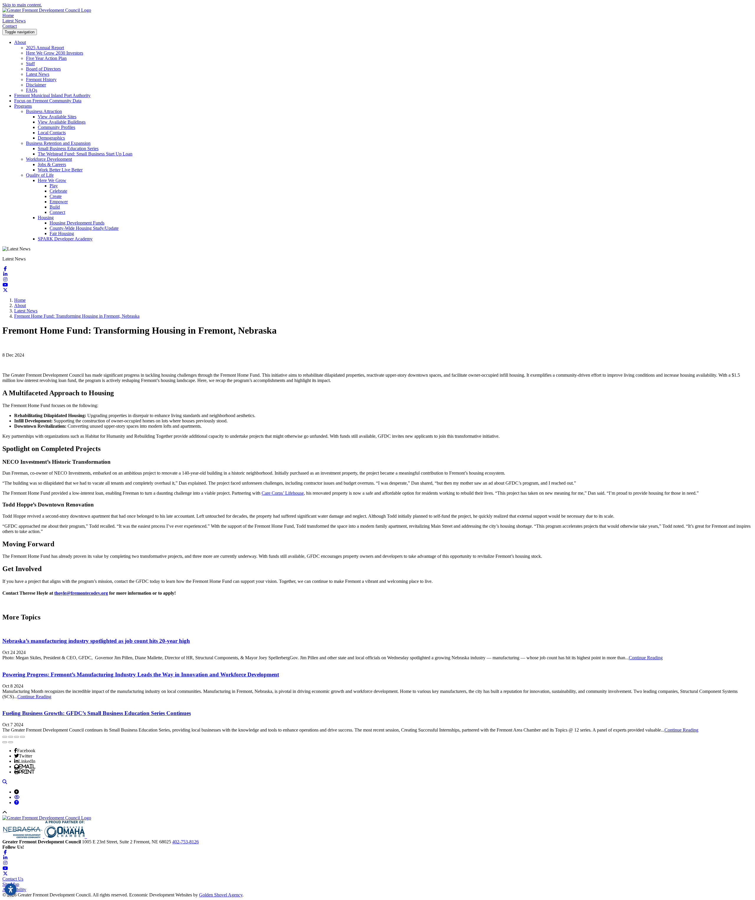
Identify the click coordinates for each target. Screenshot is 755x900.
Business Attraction (44, 111)
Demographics (51, 137)
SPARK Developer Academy (65, 238)
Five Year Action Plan (46, 58)
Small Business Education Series (68, 148)
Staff (30, 63)
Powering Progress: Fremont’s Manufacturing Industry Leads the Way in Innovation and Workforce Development (140, 674)
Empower (59, 201)
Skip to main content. (22, 4)
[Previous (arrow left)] (4, 742)
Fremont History (41, 79)
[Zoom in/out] (22, 737)
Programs (23, 106)
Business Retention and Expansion (58, 143)
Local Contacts (52, 132)
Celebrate (58, 191)
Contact (9, 26)
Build (55, 206)
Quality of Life (40, 175)
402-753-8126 (185, 841)
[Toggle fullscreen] (16, 737)
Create (56, 196)
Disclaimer (36, 84)
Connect (57, 212)
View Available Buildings (62, 121)
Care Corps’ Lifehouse (283, 493)
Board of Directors (43, 68)
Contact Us (12, 878)
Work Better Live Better (60, 169)
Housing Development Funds (77, 222)
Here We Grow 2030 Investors (54, 52)
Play (54, 185)
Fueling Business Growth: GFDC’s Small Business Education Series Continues (96, 713)
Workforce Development (49, 159)
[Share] (10, 737)
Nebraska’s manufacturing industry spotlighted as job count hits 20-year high (96, 641)
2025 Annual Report (45, 47)
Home (8, 15)
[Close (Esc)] (4, 737)
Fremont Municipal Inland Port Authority (52, 95)
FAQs (31, 90)
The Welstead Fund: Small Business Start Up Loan (85, 153)
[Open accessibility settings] (11, 889)
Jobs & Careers (52, 164)
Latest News (14, 20)
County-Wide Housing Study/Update (84, 228)
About (20, 42)
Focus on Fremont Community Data (47, 100)
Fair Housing (62, 233)
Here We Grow (52, 180)
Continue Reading (646, 657)
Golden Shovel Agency (220, 894)
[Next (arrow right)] (10, 742)
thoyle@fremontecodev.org (81, 593)
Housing (46, 217)
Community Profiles (56, 127)
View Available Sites (57, 116)
